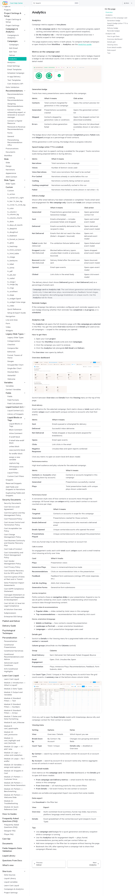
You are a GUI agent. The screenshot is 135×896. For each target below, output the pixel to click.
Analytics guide (84, 44)
